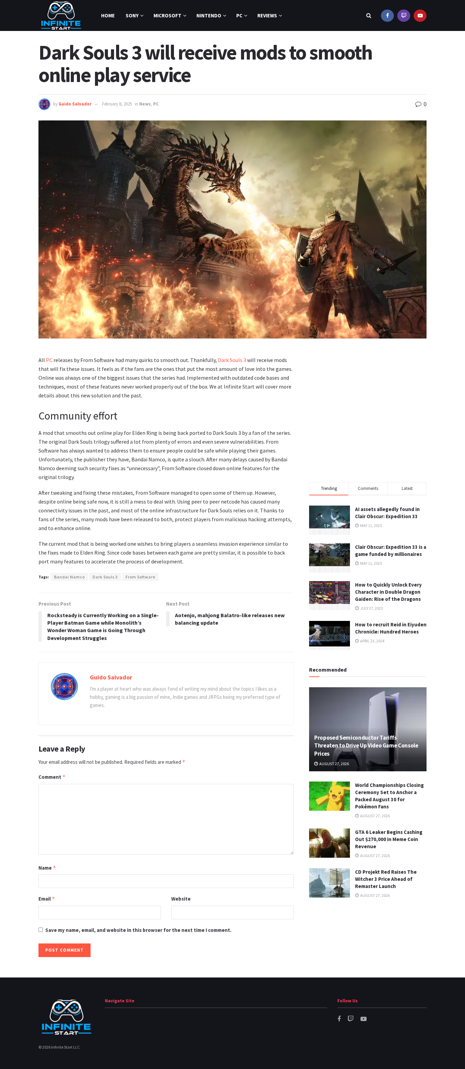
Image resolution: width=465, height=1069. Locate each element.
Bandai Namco (69, 576)
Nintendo (208, 15)
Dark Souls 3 (232, 360)
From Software (140, 576)
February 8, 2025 (117, 104)
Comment (52, 777)
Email (46, 898)
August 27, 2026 (334, 763)
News (145, 104)
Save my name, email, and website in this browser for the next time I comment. (138, 930)
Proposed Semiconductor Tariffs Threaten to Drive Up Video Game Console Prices (366, 746)
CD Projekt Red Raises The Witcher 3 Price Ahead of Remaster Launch (386, 879)
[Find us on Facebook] (387, 15)
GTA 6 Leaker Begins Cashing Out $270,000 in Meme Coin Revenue (388, 839)
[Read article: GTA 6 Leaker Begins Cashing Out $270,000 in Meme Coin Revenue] (329, 843)
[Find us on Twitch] (403, 15)
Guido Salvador (75, 104)
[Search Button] (368, 15)
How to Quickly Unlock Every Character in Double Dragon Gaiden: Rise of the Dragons (388, 591)
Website (181, 898)
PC (239, 15)
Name (47, 868)
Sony (132, 15)
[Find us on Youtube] (420, 15)
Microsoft (167, 15)
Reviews (267, 15)
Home (108, 15)
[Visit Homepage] (61, 15)
